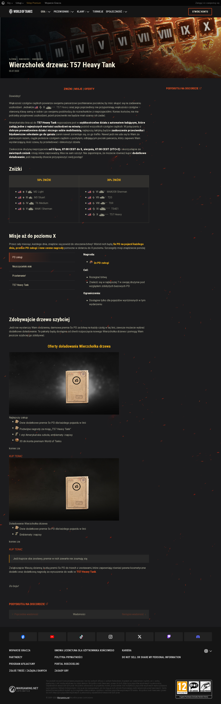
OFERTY (89, 88)
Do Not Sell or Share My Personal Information (151, 657)
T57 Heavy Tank (86, 571)
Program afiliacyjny (22, 663)
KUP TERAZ (15, 456)
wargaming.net (23, 689)
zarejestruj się (212, 3)
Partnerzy (15, 657)
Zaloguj (198, 3)
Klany (80, 11)
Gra (43, 11)
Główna (12, 59)
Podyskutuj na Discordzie (182, 88)
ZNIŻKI (68, 88)
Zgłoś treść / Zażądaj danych (28, 670)
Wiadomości (24, 59)
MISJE (78, 88)
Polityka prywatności (68, 657)
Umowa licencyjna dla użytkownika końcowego (84, 650)
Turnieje (98, 11)
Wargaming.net (63, 698)
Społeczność (114, 11)
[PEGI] (194, 689)
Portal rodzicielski (67, 663)
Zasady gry (61, 670)
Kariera (127, 650)
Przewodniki (61, 11)
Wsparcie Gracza (19, 650)
